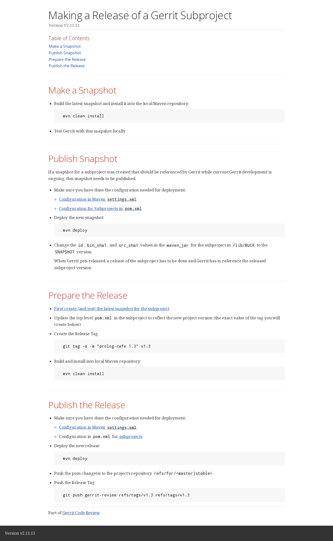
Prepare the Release (67, 59)
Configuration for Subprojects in (100, 208)
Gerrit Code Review (81, 512)
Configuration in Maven (98, 199)
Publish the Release (67, 65)
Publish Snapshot (65, 53)
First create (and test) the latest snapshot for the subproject (111, 308)
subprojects (130, 436)
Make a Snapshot (65, 46)
